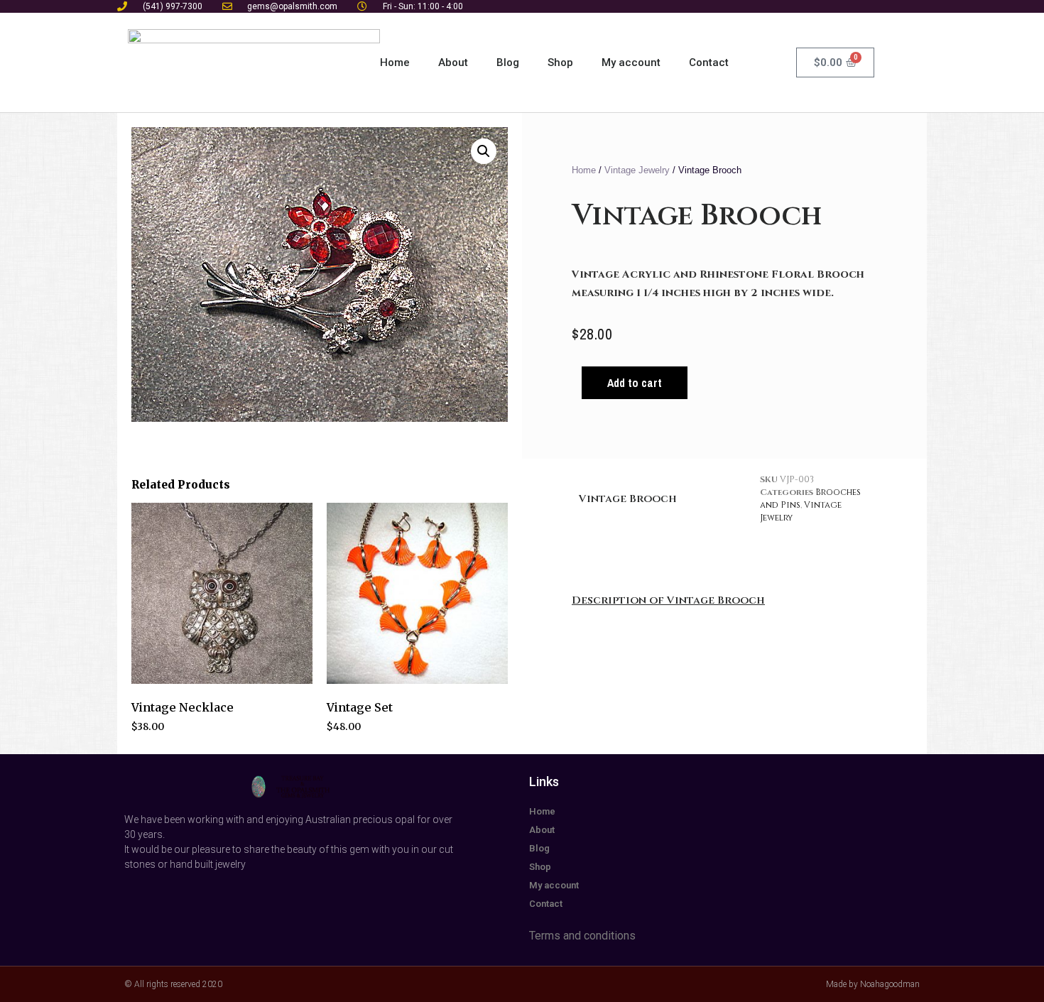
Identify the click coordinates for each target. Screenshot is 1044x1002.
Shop (560, 62)
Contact (709, 62)
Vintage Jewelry (637, 170)
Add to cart (634, 383)
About (453, 62)
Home (395, 62)
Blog (507, 62)
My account (631, 62)
